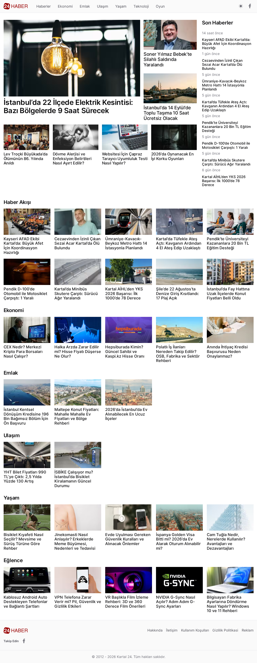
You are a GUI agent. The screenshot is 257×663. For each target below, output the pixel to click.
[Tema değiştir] (241, 6)
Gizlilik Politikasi (225, 630)
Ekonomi (65, 6)
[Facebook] (250, 6)
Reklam (248, 630)
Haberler (43, 6)
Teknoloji (141, 6)
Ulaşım (102, 6)
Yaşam (120, 6)
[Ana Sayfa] (16, 6)
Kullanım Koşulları (195, 630)
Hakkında (155, 630)
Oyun (160, 6)
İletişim (171, 630)
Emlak (85, 6)
